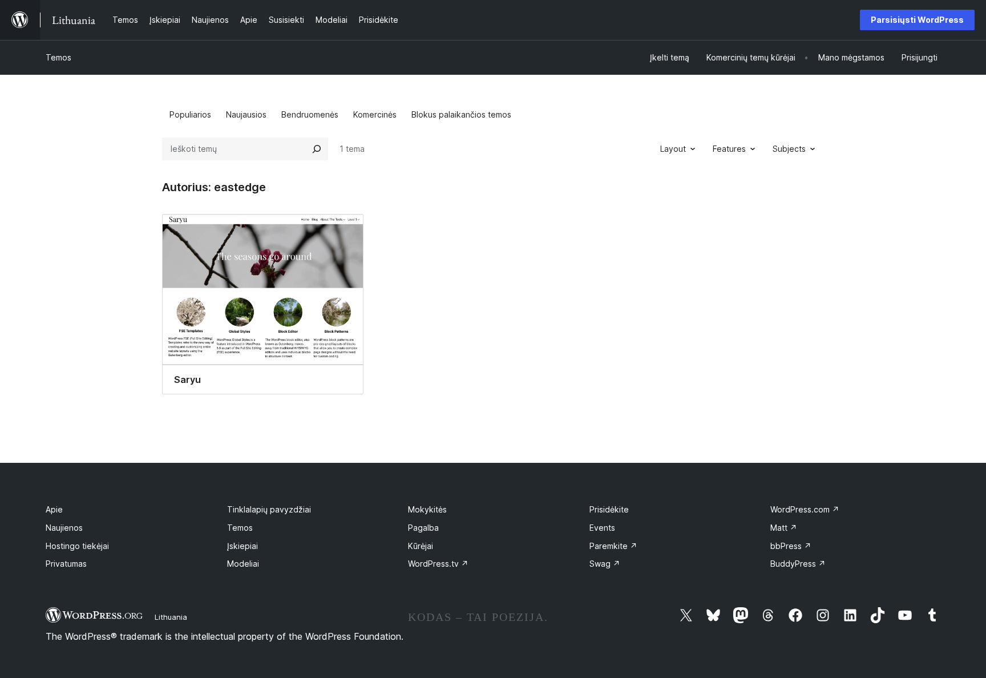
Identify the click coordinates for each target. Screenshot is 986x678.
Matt (783, 527)
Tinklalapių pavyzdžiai (269, 509)
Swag (604, 563)
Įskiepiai (242, 546)
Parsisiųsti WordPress (917, 20)
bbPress (790, 546)
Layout (673, 149)
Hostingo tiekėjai (77, 546)
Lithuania (171, 617)
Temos (58, 57)
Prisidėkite (609, 509)
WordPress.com (804, 509)
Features (729, 149)
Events (602, 527)
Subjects (789, 149)
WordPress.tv (438, 563)
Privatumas (66, 563)
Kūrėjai (420, 546)
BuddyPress (798, 563)
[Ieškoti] (316, 149)
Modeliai (243, 563)
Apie (54, 509)
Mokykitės (427, 509)
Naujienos (64, 527)
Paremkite (613, 546)
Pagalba (423, 527)
